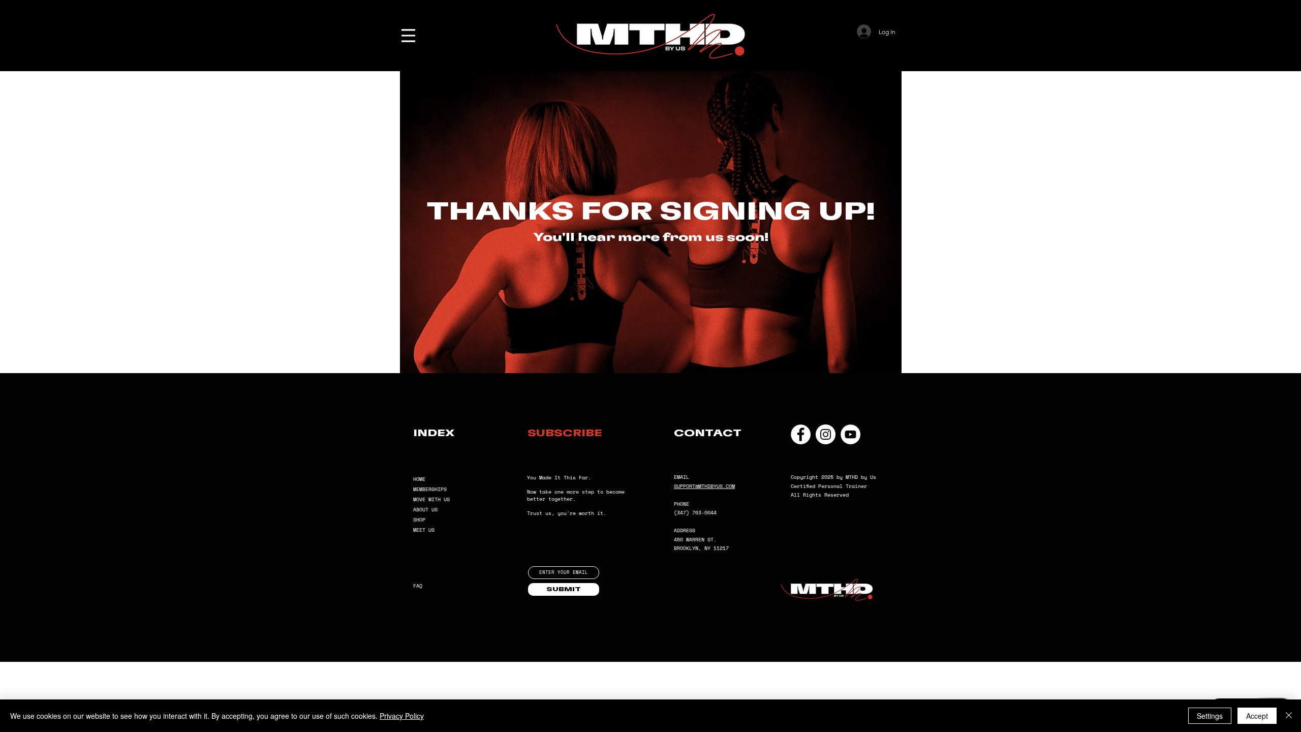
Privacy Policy (402, 716)
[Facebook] (801, 434)
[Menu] (408, 35)
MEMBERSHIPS (430, 489)
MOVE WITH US (431, 499)
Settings (1210, 716)
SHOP (419, 520)
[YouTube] (850, 434)
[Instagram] (825, 434)
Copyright (806, 477)
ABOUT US (425, 509)
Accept (1257, 716)
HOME (419, 479)
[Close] (1289, 716)
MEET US (424, 530)
